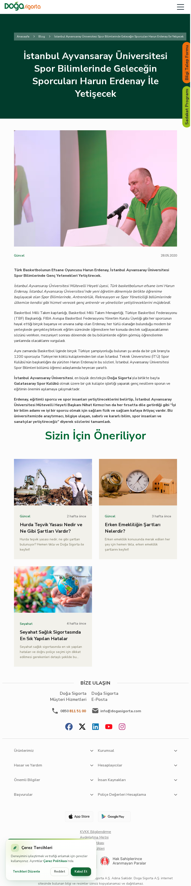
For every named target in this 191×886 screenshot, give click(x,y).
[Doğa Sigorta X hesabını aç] (82, 727)
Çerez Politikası (55, 861)
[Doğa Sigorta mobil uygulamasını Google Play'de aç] (114, 816)
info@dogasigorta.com (120, 711)
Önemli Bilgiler (27, 779)
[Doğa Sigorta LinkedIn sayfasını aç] (95, 727)
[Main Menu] (180, 7)
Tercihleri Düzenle (26, 871)
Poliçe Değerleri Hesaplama (122, 794)
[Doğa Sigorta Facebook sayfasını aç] (69, 727)
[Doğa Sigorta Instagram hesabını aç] (122, 727)
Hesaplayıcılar (110, 765)
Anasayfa (23, 36)
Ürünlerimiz (24, 750)
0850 (73, 711)
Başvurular (23, 794)
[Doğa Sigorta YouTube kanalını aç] (109, 727)
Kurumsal (106, 750)
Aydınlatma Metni (94, 837)
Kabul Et (81, 871)
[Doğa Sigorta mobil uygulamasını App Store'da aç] (77, 816)
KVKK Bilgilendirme (95, 831)
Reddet (59, 871)
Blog (41, 36)
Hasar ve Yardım (28, 765)
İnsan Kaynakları (112, 779)
